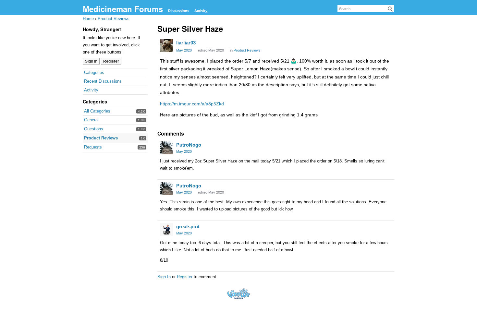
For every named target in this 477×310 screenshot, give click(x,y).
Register (111, 61)
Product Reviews (101, 138)
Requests (93, 147)
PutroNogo (188, 145)
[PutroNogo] (166, 147)
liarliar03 (186, 42)
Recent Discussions (103, 81)
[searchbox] (365, 8)
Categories (94, 72)
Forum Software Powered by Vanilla (238, 293)
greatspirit (188, 226)
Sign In (91, 61)
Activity (200, 11)
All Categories (97, 111)
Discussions (178, 11)
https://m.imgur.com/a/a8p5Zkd (192, 103)
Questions (93, 128)
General (91, 119)
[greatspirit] (166, 229)
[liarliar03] (166, 45)
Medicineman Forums (123, 8)
